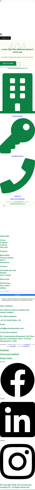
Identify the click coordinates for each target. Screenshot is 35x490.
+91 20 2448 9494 (18, 202)
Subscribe (17, 294)
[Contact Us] (17, 192)
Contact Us (17, 196)
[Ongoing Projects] (17, 112)
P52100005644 (26, 346)
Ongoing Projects (17, 116)
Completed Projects (17, 156)
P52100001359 (27, 344)
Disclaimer (4, 350)
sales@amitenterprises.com (17, 204)
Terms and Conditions (9, 354)
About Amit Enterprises (17, 199)
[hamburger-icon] (1, 34)
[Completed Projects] (17, 152)
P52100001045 (13, 346)
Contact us (5, 38)
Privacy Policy (6, 358)
